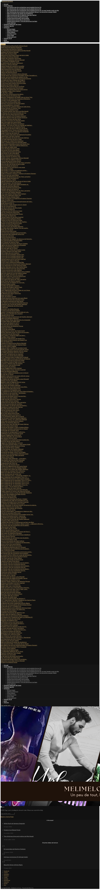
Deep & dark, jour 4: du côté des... (11, 586)
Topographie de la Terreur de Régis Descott (14, 130)
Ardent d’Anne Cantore (8, 536)
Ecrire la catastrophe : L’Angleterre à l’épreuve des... (17, 511)
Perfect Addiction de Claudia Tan (11, 507)
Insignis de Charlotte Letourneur (11, 58)
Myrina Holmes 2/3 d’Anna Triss (11, 108)
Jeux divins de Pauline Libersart (10, 385)
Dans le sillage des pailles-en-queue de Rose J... (15, 531)
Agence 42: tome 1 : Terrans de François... (13, 629)
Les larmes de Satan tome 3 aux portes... (13, 396)
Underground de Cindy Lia (9, 463)
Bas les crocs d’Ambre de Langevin (12, 313)
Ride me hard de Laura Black (10, 175)
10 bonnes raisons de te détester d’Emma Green (16, 608)
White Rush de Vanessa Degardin (11, 47)
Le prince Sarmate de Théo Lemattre (12, 455)
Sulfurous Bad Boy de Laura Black (11, 436)
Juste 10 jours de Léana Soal (9, 394)
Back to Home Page (7, 817)
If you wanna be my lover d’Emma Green (13, 265)
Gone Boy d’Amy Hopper (8, 346)
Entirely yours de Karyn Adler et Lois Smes (14, 128)
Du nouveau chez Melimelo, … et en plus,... (14, 458)
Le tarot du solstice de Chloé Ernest (12, 88)
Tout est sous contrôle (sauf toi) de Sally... (14, 233)
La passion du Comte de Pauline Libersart (14, 304)
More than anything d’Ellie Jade (10, 102)
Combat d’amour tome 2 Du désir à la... (13, 609)
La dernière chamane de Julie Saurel (12, 301)
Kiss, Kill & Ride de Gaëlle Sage (10, 658)
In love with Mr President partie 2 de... (12, 256)
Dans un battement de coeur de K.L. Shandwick (16, 637)
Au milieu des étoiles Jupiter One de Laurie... (14, 228)
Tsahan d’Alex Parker (7, 457)
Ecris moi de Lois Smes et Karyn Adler (13, 164)
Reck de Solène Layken (8, 284)
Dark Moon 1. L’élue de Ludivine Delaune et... (14, 145)
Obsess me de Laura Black (9, 380)
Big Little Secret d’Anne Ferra (10, 408)
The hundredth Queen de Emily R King (13, 446)
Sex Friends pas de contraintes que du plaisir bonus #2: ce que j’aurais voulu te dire (33, 10)
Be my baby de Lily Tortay (9, 528)
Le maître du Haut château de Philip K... (13, 80)
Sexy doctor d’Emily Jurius (9, 438)
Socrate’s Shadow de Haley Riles (11, 251)
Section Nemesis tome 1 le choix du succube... (15, 332)
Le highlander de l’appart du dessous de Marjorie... (16, 239)
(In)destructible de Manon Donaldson (12, 124)
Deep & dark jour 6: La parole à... (11, 584)
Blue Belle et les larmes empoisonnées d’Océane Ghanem (19, 645)
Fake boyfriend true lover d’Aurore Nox (13, 268)
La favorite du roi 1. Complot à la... (11, 606)
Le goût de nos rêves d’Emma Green (12, 114)
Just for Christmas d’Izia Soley (10, 212)
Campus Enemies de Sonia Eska (11, 187)
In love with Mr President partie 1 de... (12, 257)
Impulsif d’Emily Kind (7, 315)
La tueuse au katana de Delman (11, 631)
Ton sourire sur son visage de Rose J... (12, 623)
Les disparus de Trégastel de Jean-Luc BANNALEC (17, 617)
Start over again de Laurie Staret (11, 122)
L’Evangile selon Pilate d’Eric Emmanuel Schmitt (16, 78)
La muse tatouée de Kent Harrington (12, 628)
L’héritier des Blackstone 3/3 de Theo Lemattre (15, 162)
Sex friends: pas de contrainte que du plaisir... (15, 553)
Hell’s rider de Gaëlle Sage (9, 147)
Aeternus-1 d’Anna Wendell (9, 64)
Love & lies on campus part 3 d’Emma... (13, 432)
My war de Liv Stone (7, 374)
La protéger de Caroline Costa (10, 580)
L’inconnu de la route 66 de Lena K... (12, 601)
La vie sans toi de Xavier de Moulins (12, 656)
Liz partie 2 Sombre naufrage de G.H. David (14, 429)
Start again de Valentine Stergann (11, 533)
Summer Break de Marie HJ (9, 166)
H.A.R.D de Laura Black (8, 329)
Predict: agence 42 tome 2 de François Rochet (15, 491)
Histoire (6, 41)
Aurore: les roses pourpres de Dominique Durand (16, 605)
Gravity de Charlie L (7, 327)
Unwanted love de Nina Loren (10, 334)
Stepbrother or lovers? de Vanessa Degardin (15, 131)
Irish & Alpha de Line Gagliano (10, 253)
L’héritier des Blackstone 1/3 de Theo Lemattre (15, 190)
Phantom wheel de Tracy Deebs (11, 653)
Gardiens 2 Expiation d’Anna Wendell (12, 67)
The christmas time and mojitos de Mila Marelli (15, 50)
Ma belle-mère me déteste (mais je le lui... (14, 626)
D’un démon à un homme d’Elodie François (14, 303)
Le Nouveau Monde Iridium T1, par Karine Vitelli (15, 444)
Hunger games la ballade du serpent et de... (14, 77)
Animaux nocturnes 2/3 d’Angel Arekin (13, 120)
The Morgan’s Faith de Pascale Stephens (13, 418)
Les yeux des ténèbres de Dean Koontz (13, 494)
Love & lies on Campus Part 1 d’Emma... (13, 471)
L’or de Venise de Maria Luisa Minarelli (12, 577)
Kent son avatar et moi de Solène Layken (14, 273)
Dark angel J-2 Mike (7, 169)
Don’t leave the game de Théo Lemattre (13, 279)
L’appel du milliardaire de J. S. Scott (12, 443)
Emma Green (11, 29)
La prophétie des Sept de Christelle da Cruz (14, 500)
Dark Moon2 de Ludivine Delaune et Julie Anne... (16, 106)
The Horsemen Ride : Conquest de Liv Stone (15, 643)
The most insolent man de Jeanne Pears (13, 345)
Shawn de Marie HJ (7, 295)
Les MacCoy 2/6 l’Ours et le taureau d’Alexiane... (15, 99)
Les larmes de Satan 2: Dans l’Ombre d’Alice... (15, 427)
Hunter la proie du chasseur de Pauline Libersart (16, 264)
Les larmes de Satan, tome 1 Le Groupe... (13, 452)
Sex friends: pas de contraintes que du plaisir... (15, 563)
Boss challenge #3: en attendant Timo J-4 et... (15, 482)
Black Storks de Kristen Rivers (10, 464)
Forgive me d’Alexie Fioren (9, 662)
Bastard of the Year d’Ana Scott (10, 388)
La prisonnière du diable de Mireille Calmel (14, 578)
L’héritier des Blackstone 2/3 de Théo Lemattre (15, 176)
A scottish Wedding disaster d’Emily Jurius (14, 351)
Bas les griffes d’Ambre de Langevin (12, 275)
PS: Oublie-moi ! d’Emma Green (10, 634)
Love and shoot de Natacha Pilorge (12, 326)
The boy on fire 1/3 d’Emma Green (11, 223)
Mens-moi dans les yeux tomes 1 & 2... (12, 472)
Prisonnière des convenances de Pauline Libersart (16, 317)
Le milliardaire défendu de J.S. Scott (12, 651)
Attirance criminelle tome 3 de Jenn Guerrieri (15, 502)
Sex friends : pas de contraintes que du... (13, 564)
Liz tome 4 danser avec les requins (11, 363)
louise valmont (11, 37)
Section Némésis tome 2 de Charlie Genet (14, 267)
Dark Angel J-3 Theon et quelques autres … (14, 170)
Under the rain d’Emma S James (11, 399)
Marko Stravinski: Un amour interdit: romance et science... (19, 505)
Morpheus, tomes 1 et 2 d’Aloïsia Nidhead (14, 419)
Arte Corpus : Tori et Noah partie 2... (12, 450)
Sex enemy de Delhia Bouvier (10, 309)
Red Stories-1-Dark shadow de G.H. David (13, 204)
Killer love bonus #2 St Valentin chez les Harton (21, 15)
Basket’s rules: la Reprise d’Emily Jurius (13, 382)
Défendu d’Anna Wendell (8, 496)
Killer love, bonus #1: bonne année (17, 16)
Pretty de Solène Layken (8, 296)
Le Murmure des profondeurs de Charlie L (14, 222)
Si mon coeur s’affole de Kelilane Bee (12, 262)
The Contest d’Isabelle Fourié (10, 61)
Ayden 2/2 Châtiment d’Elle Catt (11, 195)
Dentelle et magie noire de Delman (12, 407)
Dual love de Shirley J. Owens (10, 377)
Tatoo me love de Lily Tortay (10, 384)
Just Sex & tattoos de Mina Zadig (11, 208)
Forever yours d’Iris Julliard (9, 398)
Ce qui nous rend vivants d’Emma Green (13, 83)
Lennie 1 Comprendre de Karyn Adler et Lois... (15, 312)
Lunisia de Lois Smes (7, 236)
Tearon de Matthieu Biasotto (10, 292)
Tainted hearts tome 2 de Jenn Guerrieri (13, 259)
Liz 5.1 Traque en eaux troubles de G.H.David (14, 357)
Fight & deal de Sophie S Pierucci (11, 159)
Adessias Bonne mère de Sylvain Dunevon (14, 117)
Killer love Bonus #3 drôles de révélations (20, 13)
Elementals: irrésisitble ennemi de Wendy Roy (15, 144)
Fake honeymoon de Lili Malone (11, 69)
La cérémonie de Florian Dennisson (12, 63)
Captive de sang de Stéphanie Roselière (13, 245)
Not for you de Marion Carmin (10, 530)
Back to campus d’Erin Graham (10, 278)
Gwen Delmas (8, 6)
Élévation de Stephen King (9, 620)
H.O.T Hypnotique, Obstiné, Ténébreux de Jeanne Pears (18, 600)
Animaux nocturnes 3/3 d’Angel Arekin (13, 103)
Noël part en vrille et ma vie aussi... (11, 545)
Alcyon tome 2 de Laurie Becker (11, 544)
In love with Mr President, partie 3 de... (12, 254)
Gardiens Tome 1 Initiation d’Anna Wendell (14, 74)
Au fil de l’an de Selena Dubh (9, 650)
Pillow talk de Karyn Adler (9, 53)
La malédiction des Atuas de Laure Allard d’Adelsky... (17, 391)
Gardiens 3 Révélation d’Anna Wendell (13, 60)
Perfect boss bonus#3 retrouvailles (18, 18)
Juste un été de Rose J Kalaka (10, 447)
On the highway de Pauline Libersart (12, 449)
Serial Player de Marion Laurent (10, 281)
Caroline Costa (11, 34)
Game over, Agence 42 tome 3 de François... (14, 489)
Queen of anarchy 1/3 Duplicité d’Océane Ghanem (16, 198)
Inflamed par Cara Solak (8, 527)
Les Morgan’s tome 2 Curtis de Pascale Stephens (16, 492)
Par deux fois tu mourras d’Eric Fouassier (13, 647)
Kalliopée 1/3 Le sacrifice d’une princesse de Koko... (17, 201)
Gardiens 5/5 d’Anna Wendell (10, 52)
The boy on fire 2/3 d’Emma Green (11, 220)
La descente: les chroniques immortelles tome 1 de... (17, 514)
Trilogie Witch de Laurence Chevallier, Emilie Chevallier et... (19, 75)
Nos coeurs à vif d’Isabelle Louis (11, 390)
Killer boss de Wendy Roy (9, 497)
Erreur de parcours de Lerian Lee (11, 474)
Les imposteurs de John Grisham (11, 639)
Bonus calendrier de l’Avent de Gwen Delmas (15, 138)
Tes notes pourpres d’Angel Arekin (11, 240)
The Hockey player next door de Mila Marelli (14, 111)
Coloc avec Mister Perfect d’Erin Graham (13, 194)
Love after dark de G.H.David (10, 595)
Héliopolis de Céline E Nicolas (10, 261)
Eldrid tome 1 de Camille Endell (10, 365)
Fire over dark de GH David (9, 248)
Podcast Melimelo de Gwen (12, 24)
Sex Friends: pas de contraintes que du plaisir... (15, 566)
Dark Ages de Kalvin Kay (8, 215)
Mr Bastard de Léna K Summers (11, 293)
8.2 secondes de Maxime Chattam (11, 49)
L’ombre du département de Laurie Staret (14, 466)
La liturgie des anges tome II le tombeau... (14, 659)
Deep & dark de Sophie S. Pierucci (11, 614)
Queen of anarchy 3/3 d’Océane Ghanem (13, 116)
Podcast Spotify (9, 26)
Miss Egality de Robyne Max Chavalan (13, 460)
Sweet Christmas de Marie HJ (10, 133)
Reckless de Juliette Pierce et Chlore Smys (14, 89)
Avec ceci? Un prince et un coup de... (12, 354)
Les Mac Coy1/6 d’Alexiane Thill (10, 100)
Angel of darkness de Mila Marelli (11, 71)
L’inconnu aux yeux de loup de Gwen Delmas (15, 424)
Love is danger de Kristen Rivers (11, 161)
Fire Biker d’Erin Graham (8, 337)
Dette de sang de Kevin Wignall (11, 592)
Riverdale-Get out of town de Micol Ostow (14, 556)
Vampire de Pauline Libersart (10, 85)
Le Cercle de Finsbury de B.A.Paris (11, 287)
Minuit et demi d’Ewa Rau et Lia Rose (12, 86)
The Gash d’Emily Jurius (8, 510)
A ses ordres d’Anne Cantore (10, 401)
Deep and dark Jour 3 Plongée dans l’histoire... (15, 587)
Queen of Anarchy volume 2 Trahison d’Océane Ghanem (18, 173)
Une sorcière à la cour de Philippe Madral (13, 468)
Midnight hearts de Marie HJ (10, 178)
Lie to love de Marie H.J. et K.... (10, 323)
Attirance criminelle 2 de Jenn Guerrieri (13, 583)
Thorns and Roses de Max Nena (11, 119)
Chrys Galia (10, 35)
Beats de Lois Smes (7, 229)
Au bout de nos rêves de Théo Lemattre (13, 402)
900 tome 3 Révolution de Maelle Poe (13, 338)
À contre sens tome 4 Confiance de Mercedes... (15, 542)
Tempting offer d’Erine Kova (9, 521)
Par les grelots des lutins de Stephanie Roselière (16, 134)
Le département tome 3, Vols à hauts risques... (15, 478)
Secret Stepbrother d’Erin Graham (11, 368)
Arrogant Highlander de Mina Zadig (12, 306)
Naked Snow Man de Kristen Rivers (12, 214)
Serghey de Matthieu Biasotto (10, 225)
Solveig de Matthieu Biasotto (10, 186)
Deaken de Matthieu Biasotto (10, 422)
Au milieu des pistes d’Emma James (12, 352)
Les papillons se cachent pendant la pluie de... (15, 440)
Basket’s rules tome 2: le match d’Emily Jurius (15, 376)
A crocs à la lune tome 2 (8, 237)
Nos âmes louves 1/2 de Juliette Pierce (13, 127)
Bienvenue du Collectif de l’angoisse (12, 141)
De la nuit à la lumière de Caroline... (11, 404)
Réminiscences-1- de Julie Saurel (11, 183)
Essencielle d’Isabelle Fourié (9, 110)
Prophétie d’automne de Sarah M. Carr (13, 612)
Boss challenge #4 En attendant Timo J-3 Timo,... (16, 480)
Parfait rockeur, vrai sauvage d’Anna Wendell (15, 158)
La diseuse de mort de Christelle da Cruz (13, 113)
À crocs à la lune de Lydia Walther (11, 270)
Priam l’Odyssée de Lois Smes (10, 155)
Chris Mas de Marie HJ (8, 209)
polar (5, 40)
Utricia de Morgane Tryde (9, 539)
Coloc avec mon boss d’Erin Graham (12, 421)
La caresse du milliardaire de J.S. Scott (13, 503)
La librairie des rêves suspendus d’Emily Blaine (15, 603)
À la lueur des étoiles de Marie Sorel (12, 559)
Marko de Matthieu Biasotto (10, 247)
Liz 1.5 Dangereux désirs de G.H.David (12, 416)
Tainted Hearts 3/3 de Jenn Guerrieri (12, 217)
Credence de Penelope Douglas (11, 152)
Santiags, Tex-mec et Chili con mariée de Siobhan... (16, 125)
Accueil (6, 4)
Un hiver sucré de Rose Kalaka (10, 310)
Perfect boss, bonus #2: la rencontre (18, 20)
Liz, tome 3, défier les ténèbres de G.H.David (14, 373)
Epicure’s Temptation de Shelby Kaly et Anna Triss (16, 97)
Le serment (4, 307)
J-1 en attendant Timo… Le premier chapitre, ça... (16, 475)
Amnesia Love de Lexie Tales (10, 289)
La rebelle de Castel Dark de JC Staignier (13, 517)
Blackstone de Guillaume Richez (11, 219)
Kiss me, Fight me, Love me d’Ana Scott (13, 276)
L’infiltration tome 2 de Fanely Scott (12, 622)
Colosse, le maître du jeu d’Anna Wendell (13, 343)
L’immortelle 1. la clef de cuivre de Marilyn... (14, 405)
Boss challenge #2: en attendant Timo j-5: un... (15, 483)
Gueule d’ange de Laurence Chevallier (12, 66)
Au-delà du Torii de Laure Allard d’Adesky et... (15, 184)
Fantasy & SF (8, 38)
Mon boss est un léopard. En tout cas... (13, 282)
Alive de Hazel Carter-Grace (9, 426)
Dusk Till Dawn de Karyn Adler (10, 148)
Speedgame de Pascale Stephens (11, 633)
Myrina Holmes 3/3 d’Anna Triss (11, 96)
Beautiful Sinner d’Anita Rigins (10, 197)
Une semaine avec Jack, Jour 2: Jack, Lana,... (14, 589)
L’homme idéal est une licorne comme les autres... (16, 552)
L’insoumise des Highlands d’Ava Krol (12, 234)
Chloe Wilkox (11, 32)
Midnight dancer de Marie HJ (10, 189)
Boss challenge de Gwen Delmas (11, 488)
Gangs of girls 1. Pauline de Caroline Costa (14, 348)
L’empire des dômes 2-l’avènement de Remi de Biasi (17, 522)
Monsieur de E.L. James (8, 575)
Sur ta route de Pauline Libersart (11, 192)
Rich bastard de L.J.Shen (8, 180)
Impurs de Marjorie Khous (9, 72)
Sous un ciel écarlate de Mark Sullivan (12, 541)
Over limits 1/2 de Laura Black (10, 153)
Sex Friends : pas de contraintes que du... (13, 567)
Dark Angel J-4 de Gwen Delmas (11, 172)
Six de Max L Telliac (7, 92)
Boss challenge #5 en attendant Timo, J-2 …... (15, 477)
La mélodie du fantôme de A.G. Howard (13, 547)
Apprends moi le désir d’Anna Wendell (13, 661)
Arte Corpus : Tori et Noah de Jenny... (12, 486)
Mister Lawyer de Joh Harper (10, 640)
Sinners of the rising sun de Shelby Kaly (13, 82)
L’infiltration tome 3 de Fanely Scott (12, 433)
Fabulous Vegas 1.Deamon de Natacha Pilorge (15, 581)
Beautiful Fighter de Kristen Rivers (11, 594)
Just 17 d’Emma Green (8, 550)
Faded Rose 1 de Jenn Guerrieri (10, 136)
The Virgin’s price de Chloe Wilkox (11, 558)
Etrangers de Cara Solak (8, 654)
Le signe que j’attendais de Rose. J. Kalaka (14, 499)
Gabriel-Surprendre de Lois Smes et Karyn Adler (16, 181)
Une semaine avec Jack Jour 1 (10, 591)
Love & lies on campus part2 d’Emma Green (14, 454)
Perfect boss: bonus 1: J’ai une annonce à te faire (22, 21)
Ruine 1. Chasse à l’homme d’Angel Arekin (14, 142)
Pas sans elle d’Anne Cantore (10, 324)
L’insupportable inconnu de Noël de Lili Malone (15, 359)
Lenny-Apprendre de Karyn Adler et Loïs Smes (15, 290)
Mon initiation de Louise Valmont (11, 636)
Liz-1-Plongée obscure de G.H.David (12, 461)
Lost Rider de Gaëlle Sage (9, 597)
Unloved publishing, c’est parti (10, 105)
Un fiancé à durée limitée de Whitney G (13, 598)
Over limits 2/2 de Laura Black (10, 150)
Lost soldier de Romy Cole (9, 412)
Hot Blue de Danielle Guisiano (10, 285)
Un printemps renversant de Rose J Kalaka (14, 243)
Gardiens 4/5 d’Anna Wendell (10, 57)
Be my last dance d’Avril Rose (10, 413)
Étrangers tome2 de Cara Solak (10, 619)
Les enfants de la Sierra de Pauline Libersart (14, 469)
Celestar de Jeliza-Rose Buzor (10, 561)
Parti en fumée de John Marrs (10, 410)
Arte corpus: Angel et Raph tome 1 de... (13, 362)
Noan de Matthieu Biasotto (9, 371)
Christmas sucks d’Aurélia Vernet (11, 572)
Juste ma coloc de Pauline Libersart (12, 226)
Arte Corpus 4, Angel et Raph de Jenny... (13, 335)
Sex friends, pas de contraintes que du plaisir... (15, 525)
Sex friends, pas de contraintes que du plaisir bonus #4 (24, 7)
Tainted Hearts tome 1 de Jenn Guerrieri (13, 370)
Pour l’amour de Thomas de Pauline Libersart (15, 519)
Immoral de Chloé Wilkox (9, 611)
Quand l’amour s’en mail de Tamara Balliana (14, 615)
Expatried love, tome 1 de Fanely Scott (13, 331)
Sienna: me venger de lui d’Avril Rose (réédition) (15, 535)
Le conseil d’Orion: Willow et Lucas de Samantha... (16, 555)
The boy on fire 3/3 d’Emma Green (11, 211)
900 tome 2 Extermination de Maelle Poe (14, 340)
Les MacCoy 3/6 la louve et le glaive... (12, 94)
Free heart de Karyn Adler (9, 573)
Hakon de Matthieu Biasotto (10, 318)
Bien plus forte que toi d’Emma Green (12, 360)
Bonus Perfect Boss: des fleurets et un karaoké (15, 320)
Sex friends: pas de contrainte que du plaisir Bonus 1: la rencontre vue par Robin (32, 12)
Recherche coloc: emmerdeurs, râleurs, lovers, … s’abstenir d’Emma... (22, 524)
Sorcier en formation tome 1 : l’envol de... (13, 516)
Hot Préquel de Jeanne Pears (10, 242)
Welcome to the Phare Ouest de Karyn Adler (15, 55)
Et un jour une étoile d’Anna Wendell (12, 355)
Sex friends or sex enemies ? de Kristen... (13, 393)
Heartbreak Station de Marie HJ (11, 415)
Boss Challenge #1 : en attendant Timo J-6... (14, 485)
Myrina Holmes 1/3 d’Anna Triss (10, 156)
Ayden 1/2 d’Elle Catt (7, 200)
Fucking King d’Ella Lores (8, 231)
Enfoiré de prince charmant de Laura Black (14, 298)
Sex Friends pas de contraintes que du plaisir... (15, 549)
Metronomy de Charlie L (8, 366)
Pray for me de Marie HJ (8, 206)
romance (6, 27)
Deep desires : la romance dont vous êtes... (14, 387)
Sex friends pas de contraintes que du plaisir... (15, 538)
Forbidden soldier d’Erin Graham (11, 91)
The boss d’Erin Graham (8, 648)
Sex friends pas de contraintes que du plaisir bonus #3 (24, 9)
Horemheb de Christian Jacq (10, 430)
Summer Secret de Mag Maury (10, 441)
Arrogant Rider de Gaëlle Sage (10, 321)
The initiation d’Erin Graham (9, 625)
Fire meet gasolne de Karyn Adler (11, 139)
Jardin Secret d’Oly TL (7, 203)
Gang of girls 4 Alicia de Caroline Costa (13, 250)
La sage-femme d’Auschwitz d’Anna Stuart (14, 46)
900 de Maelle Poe (6, 341)
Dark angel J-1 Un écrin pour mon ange (13, 167)
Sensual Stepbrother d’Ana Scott (11, 435)
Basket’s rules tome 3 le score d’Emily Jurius (15, 349)
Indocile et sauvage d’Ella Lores (11, 513)
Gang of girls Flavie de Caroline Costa (12, 299)
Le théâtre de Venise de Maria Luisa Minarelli (15, 379)
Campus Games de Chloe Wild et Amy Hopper (15, 271)
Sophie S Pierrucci (12, 30)
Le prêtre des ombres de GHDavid (11, 508)
